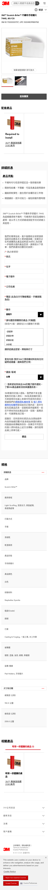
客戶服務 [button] (7, 832)
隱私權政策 (26, 845)
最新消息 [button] (7, 816)
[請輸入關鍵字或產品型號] (37, 3)
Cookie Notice (10, 872)
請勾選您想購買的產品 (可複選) (20, 320)
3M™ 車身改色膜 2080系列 (13, 144)
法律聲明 (16, 845)
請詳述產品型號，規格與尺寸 (18, 349)
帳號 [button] (40, 10)
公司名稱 (10, 287)
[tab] (23, 747)
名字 (7, 267)
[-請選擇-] (24, 331)
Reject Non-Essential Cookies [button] (15, 878)
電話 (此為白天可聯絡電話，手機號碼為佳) (23, 298)
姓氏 (7, 257)
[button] (28, 883)
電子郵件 (10, 277)
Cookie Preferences (20, 850)
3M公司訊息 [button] (9, 808)
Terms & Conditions (20, 848)
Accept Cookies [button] (11, 883)
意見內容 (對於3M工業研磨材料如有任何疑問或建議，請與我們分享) (24, 360)
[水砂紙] (24, 344)
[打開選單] (44, 3)
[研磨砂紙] (24, 340)
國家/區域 (10, 372)
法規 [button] (5, 824)
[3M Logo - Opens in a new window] (5, 3)
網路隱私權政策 (22, 402)
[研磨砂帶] (24, 336)
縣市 (7, 310)
